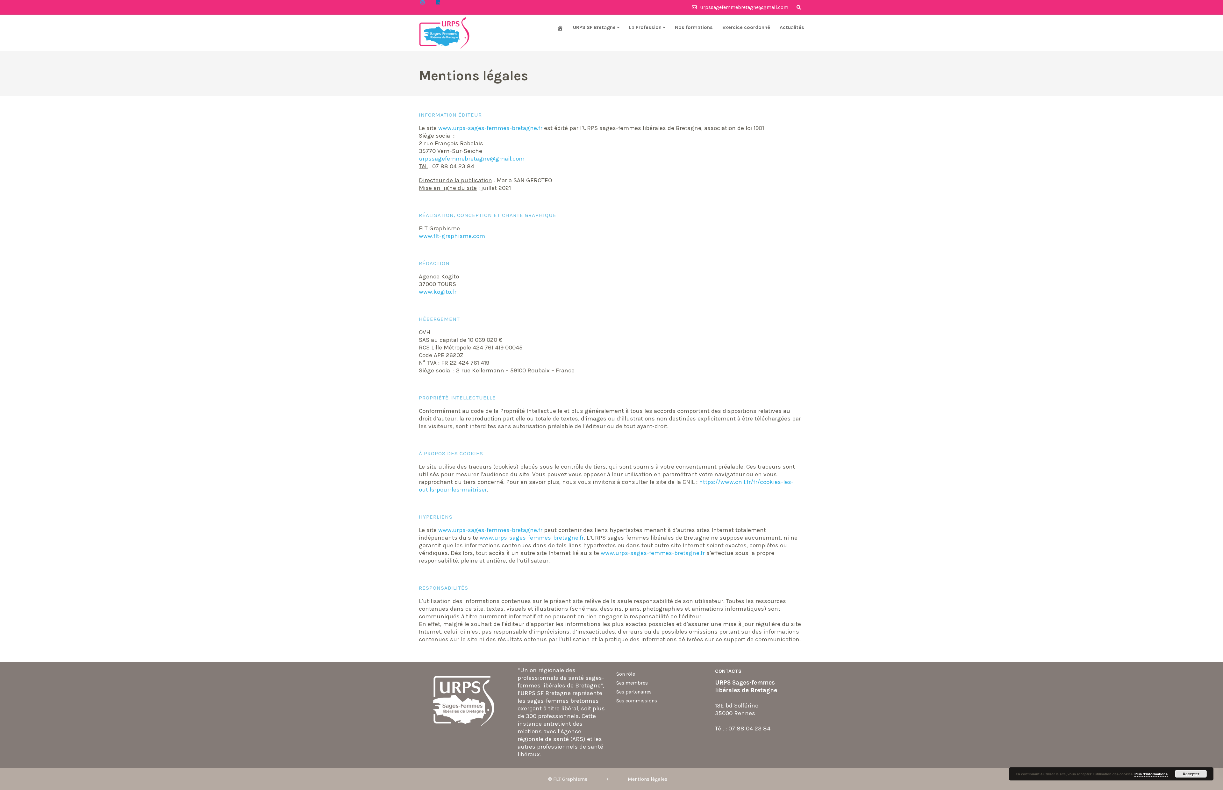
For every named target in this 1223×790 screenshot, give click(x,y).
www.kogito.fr (437, 291)
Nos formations (694, 27)
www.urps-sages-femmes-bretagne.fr (490, 128)
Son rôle (625, 674)
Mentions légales (647, 779)
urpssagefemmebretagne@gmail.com (472, 158)
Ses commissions (636, 701)
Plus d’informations (1151, 774)
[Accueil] (560, 28)
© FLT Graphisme (567, 779)
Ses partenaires (634, 692)
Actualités (792, 27)
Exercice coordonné (746, 27)
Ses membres (632, 683)
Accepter (1191, 774)
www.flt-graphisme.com (452, 236)
